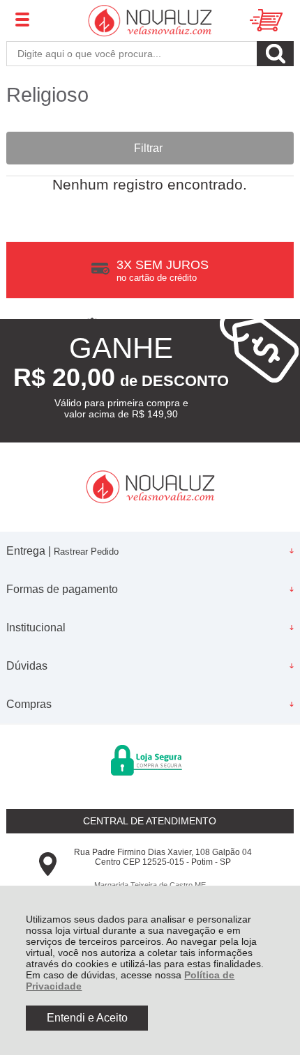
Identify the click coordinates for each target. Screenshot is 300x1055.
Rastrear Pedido (86, 551)
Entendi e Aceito (87, 1018)
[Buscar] (275, 53)
